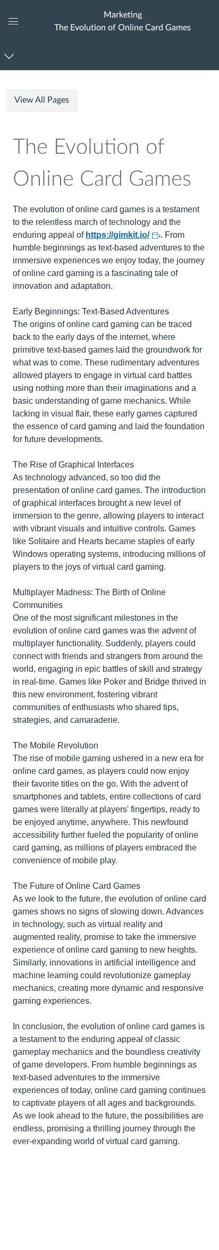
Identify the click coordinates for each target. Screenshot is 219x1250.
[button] (122, 21)
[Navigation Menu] (11, 56)
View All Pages (41, 100)
